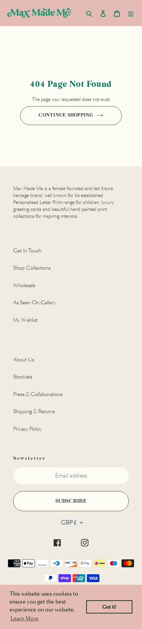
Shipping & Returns (34, 411)
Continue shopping (66, 115)
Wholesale (24, 285)
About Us (23, 359)
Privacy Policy (27, 428)
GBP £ (69, 522)
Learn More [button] (25, 618)
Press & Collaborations (37, 394)
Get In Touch (27, 250)
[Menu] (131, 13)
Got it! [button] (109, 607)
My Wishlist (25, 319)
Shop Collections (32, 267)
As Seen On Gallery (34, 302)
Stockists (22, 376)
